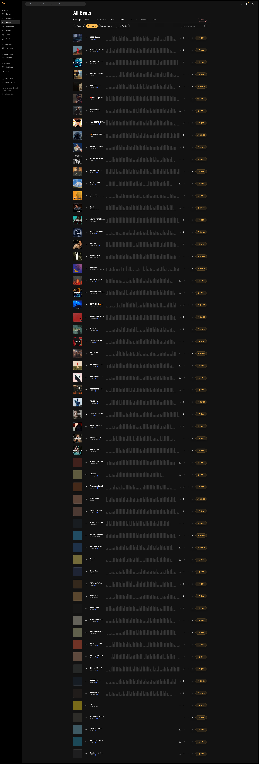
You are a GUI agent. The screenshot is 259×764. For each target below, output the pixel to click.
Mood (87, 20)
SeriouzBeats (94, 597)
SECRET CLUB (95, 680)
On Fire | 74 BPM (96, 644)
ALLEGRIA (94, 474)
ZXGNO (92, 100)
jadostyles (93, 87)
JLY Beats (93, 51)
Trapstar (93, 195)
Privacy (4, 90)
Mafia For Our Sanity (97, 231)
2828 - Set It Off (96, 340)
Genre (75, 20)
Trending (80, 26)
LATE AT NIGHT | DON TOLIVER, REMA (104, 255)
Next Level (94, 595)
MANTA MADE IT (95, 536)
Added (143, 20)
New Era (93, 559)
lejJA (91, 136)
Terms (9, 90)
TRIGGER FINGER (96, 389)
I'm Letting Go (95, 571)
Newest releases (106, 26)
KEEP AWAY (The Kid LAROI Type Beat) (104, 425)
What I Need (94, 498)
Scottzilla (93, 172)
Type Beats (100, 20)
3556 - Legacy (95, 37)
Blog (15, 88)
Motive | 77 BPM (96, 668)
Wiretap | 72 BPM (96, 656)
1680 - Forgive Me (96, 413)
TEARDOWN (94, 401)
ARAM (92, 184)
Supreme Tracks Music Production (101, 197)
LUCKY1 (92, 500)
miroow (92, 573)
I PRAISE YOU (95, 183)
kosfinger (93, 63)
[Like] (184, 38)
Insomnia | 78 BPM (97, 716)
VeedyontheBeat (95, 306)
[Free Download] (180, 38)
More (155, 20)
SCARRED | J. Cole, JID (98, 741)
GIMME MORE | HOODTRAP (100, 219)
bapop (92, 160)
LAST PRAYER (95, 85)
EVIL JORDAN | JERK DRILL (99, 631)
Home (4, 88)
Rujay (92, 39)
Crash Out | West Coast (98, 146)
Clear (202, 20)
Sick (91, 704)
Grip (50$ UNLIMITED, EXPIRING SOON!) (104, 122)
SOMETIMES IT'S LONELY (99, 316)
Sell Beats (10, 88)
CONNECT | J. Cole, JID (98, 280)
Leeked (92, 75)
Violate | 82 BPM (96, 510)
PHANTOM (94, 352)
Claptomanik (94, 706)
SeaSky (92, 233)
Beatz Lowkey (94, 209)
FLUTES (93, 328)
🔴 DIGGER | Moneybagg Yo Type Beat (103, 98)
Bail (91, 561)
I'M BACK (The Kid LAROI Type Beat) (103, 158)
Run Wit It (93, 267)
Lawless (93, 207)
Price (132, 20)
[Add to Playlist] (193, 38)
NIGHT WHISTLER (96, 547)
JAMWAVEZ (94, 294)
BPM (122, 20)
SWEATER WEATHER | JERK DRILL (102, 449)
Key (112, 20)
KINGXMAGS (94, 257)
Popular (93, 26)
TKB (91, 112)
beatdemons (94, 124)
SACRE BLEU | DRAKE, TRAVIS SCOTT (104, 462)
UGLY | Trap (94, 607)
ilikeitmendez (94, 148)
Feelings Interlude (96, 753)
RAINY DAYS (94, 692)
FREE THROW (95, 110)
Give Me (93, 243)
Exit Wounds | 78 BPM (98, 170)
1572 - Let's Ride (96, 583)
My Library (8, 45)
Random (125, 26)
